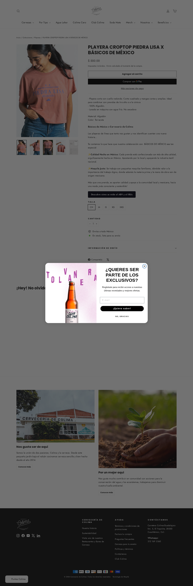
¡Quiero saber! (122, 308)
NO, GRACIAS (122, 316)
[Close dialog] (144, 266)
